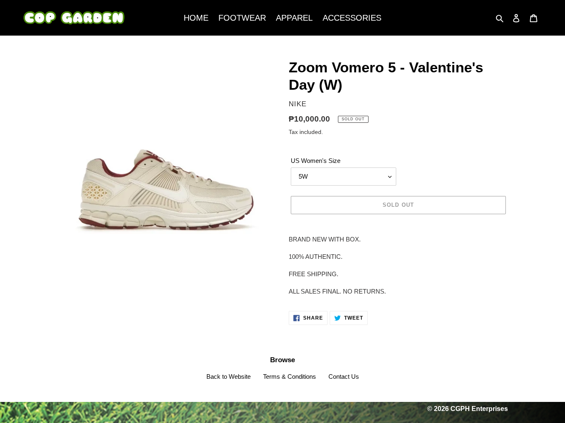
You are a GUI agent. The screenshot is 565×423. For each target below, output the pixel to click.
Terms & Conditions (289, 376)
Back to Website (228, 376)
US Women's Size (315, 160)
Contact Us (343, 376)
